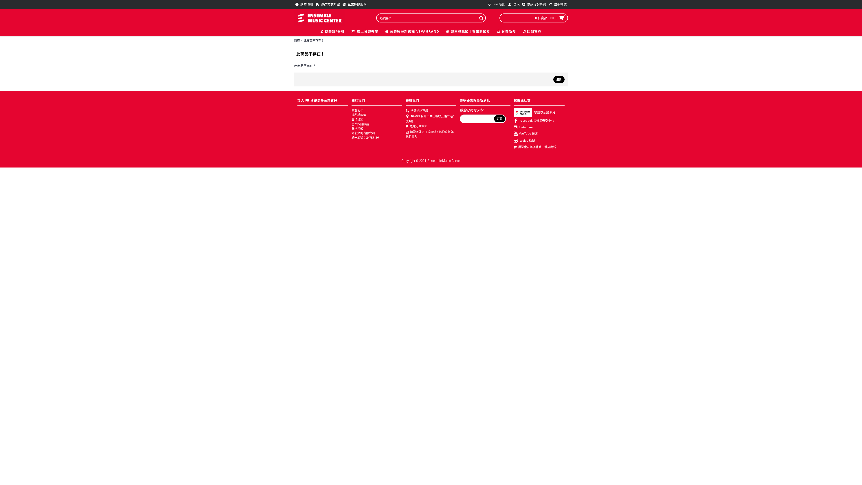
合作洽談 (357, 119)
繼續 (558, 79)
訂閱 (499, 118)
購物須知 (357, 128)
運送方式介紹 (418, 126)
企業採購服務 (360, 124)
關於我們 (357, 110)
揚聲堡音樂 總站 (544, 112)
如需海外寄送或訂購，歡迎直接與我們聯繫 (430, 134)
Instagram (526, 127)
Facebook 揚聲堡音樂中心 (537, 121)
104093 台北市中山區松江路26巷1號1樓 (430, 118)
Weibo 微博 (527, 141)
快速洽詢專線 (419, 110)
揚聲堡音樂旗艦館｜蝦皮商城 (537, 147)
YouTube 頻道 (528, 134)
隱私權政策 (359, 115)
